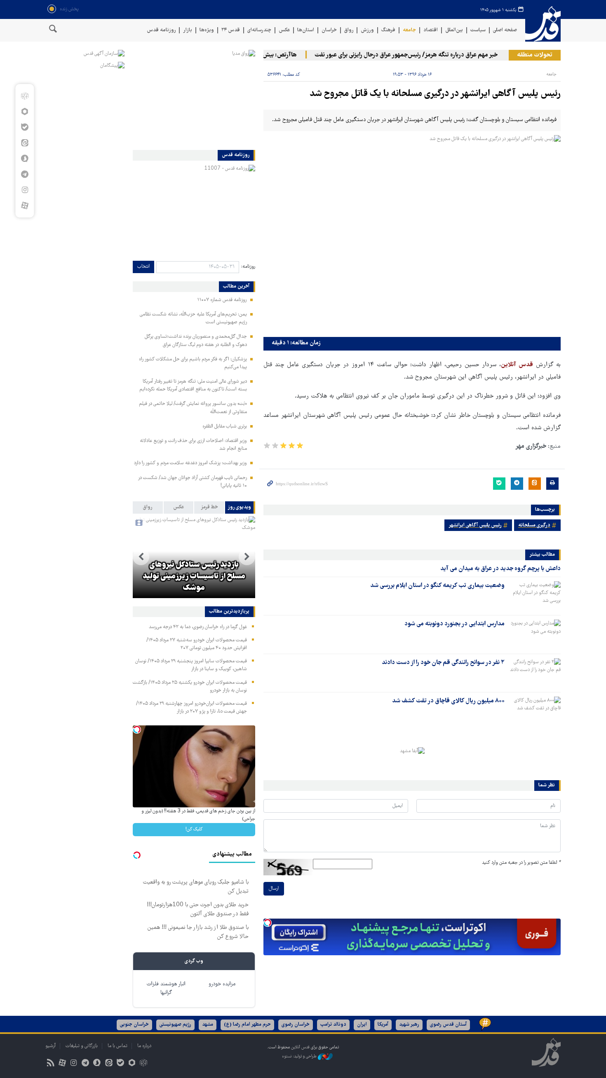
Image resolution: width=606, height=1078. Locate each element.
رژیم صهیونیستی (175, 1024)
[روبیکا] (24, 96)
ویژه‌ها (207, 30)
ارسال (274, 888)
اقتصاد (430, 30)
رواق (348, 30)
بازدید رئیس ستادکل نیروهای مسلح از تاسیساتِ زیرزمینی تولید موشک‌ (194, 576)
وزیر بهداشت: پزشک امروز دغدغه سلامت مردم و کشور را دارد (190, 463)
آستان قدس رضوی (448, 1024)
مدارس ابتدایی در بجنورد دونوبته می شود (454, 624)
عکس (284, 30)
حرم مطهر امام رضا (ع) (247, 1024)
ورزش (367, 30)
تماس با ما (117, 1046)
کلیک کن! (194, 829)
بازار (187, 30)
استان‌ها (305, 30)
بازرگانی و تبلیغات (82, 1046)
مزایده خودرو (222, 984)
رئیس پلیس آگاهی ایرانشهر (475, 525)
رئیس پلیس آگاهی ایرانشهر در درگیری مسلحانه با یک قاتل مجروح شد (435, 94)
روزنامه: (248, 266)
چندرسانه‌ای (259, 30)
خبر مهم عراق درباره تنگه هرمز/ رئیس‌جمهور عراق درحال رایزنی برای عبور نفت (421, 55)
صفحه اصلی (505, 30)
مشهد (207, 1024)
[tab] (240, 507)
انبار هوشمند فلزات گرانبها (166, 988)
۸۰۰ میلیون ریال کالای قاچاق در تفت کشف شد (448, 701)
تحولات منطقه (534, 55)
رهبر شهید (409, 1024)
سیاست (478, 30)
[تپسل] (267, 923)
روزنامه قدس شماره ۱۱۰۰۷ (222, 300)
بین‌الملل (454, 30)
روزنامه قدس (161, 30)
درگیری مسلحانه (534, 525)
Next (141, 557)
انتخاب (143, 266)
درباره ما (144, 1046)
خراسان (329, 30)
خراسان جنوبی (134, 1024)
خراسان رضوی (296, 1024)
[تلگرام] (24, 174)
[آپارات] (24, 205)
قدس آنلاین (543, 24)
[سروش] (24, 158)
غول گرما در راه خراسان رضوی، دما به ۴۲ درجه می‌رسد (198, 627)
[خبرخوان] (50, 1064)
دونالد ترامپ (333, 1024)
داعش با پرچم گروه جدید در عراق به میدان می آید (500, 568)
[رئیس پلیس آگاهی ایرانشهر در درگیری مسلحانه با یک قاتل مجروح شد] (412, 234)
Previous (247, 557)
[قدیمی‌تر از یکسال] (534, 595)
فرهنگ (388, 30)
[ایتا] (24, 143)
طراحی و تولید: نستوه (300, 1056)
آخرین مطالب (236, 286)
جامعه (409, 30)
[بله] (24, 127)
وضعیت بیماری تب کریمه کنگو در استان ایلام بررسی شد (437, 585)
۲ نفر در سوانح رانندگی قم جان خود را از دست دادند (443, 662)
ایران (362, 1024)
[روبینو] (24, 111)
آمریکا (383, 1024)
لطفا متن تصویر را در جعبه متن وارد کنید (521, 862)
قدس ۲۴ (230, 30)
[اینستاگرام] (24, 190)
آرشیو (50, 1046)
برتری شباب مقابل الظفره (224, 426)
